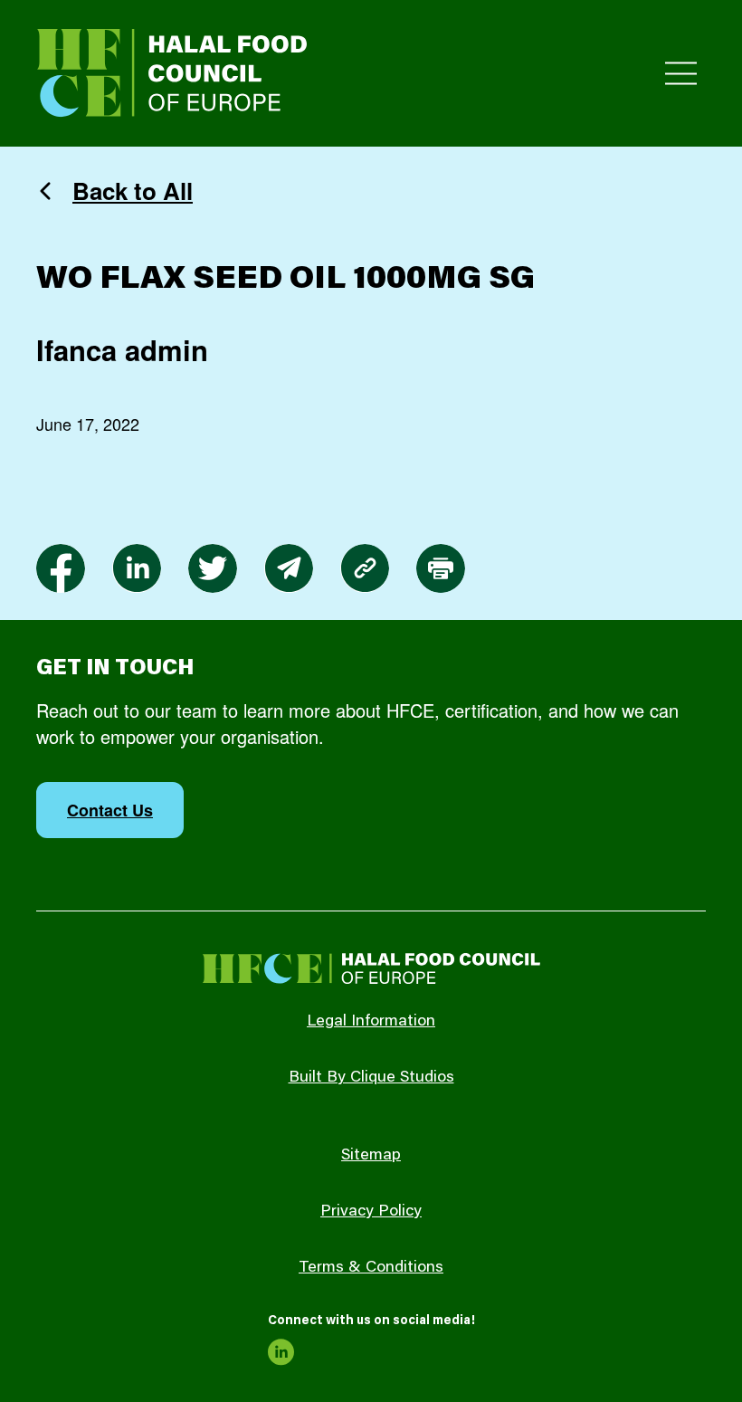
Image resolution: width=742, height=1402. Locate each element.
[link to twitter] (212, 568)
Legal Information (371, 1022)
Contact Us (110, 810)
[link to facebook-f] (60, 568)
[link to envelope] (288, 568)
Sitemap (371, 1156)
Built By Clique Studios (371, 1078)
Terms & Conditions (371, 1268)
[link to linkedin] (136, 568)
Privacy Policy (371, 1212)
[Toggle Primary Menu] (681, 73)
